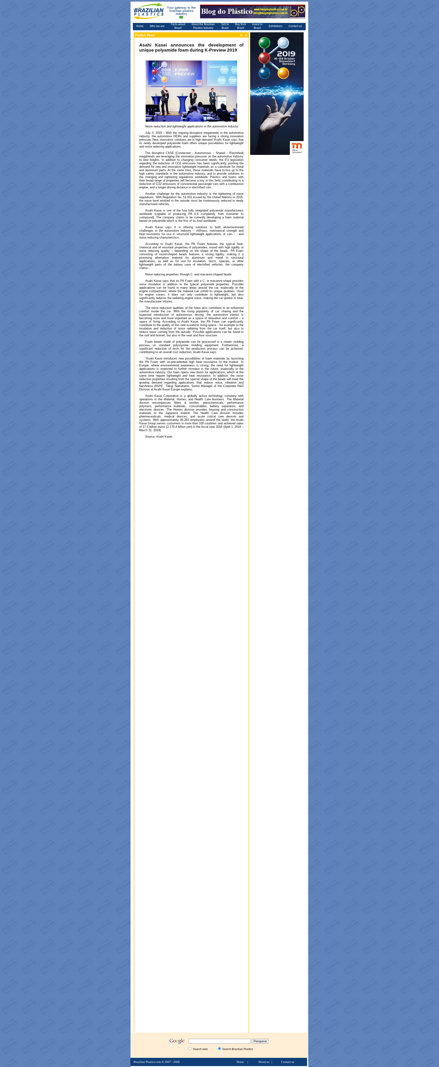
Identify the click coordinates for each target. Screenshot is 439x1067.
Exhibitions (275, 26)
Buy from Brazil (240, 26)
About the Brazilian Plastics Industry (203, 26)
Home (140, 26)
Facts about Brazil (178, 26)
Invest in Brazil (257, 26)
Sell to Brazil (225, 26)
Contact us (295, 26)
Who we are (157, 26)
